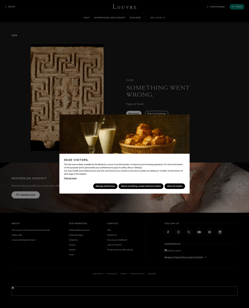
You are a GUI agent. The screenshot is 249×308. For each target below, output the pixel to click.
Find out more (70, 178)
